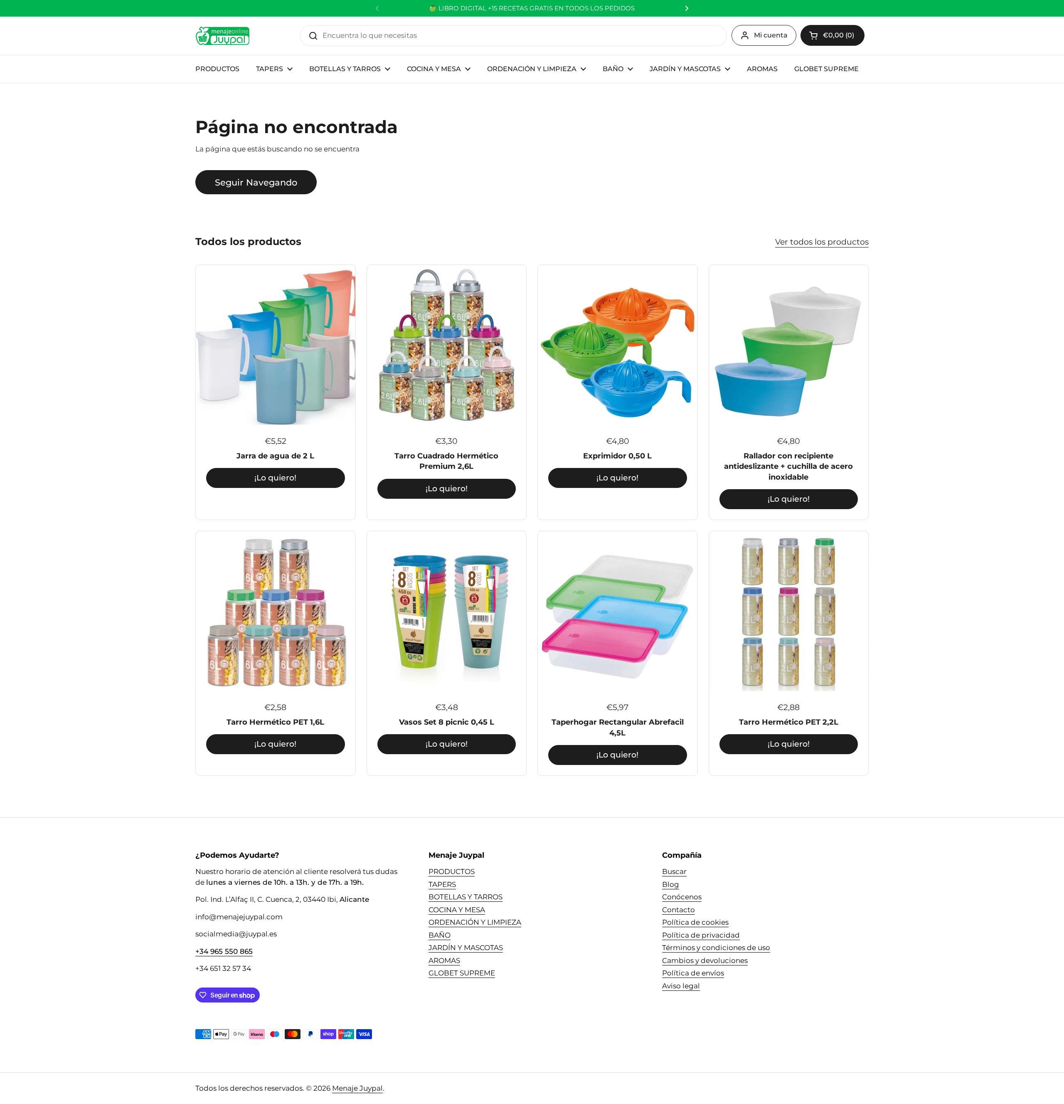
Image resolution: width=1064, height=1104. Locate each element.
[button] (832, 35)
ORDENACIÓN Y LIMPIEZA (475, 922)
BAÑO (440, 935)
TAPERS (442, 884)
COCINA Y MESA (457, 910)
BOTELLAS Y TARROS (465, 897)
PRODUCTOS (452, 871)
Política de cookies (695, 922)
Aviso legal (681, 986)
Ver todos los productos (822, 242)
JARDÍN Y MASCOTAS (466, 947)
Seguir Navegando (256, 182)
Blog (670, 884)
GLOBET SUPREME (462, 973)
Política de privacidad (701, 935)
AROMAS (444, 960)
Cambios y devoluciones (705, 960)
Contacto (678, 910)
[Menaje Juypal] (222, 36)
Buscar (674, 871)
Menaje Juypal (357, 1088)
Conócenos (682, 897)
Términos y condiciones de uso (716, 947)
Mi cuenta (771, 35)
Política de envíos (693, 973)
